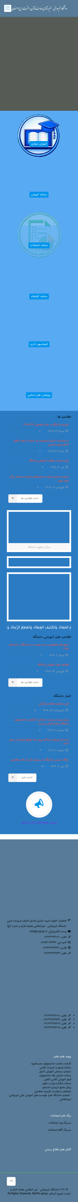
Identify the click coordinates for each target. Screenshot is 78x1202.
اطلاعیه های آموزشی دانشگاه (53, 665)
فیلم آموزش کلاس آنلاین (57, 1079)
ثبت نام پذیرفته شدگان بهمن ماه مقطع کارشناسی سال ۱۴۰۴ (39, 742)
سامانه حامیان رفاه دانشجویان (55, 1075)
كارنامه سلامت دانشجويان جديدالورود (51, 1064)
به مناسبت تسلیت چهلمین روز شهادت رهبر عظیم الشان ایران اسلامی (41, 443)
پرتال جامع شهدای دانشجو (57, 1087)
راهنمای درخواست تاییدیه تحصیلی (52, 1091)
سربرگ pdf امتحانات (59, 1130)
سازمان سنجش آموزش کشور (55, 1072)
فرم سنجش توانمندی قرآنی (54, 704)
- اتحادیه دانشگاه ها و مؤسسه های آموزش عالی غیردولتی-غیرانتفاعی (39, 1097)
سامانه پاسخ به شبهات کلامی (55, 1068)
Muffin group (40, 1194)
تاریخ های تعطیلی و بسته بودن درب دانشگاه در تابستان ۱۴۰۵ (39, 647)
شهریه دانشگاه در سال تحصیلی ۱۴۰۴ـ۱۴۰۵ (46, 425)
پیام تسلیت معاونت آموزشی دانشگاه (49, 461)
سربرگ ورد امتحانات (60, 1123)
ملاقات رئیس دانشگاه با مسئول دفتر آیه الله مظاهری (40, 760)
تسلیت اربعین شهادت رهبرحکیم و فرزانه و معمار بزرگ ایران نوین (39, 479)
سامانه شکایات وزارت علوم (56, 1083)
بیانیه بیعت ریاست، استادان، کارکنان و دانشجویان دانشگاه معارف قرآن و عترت (42, 722)
